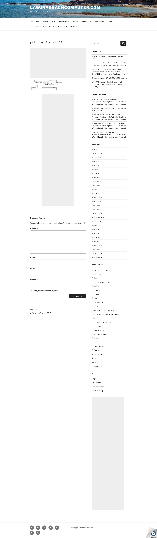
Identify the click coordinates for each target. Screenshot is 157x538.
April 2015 (95, 173)
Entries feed (96, 383)
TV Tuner (95, 362)
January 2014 (96, 201)
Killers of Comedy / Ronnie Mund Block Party (107, 314)
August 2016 (96, 157)
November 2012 (97, 249)
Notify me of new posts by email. (46, 291)
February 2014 (97, 197)
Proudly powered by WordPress (82, 528)
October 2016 (97, 153)
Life (53, 21)
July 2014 (95, 189)
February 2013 (97, 245)
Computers (34, 21)
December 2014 (98, 181)
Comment (34, 228)
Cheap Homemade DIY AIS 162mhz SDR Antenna (109, 78)
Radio (94, 342)
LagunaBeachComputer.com (65, 7)
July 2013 (95, 225)
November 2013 (97, 209)
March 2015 (96, 177)
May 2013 (95, 233)
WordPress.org (97, 391)
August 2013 (96, 221)
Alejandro (95, 108)
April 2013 (95, 237)
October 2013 (97, 213)
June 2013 (95, 229)
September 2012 (98, 257)
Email (33, 268)
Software (95, 350)
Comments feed (98, 387)
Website (34, 280)
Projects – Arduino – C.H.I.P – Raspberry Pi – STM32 (92, 21)
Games (45, 21)
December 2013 (97, 205)
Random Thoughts (98, 346)
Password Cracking (99, 330)
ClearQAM (95, 286)
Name (33, 257)
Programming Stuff (99, 334)
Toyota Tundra (97, 354)
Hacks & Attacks (98, 302)
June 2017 (95, 149)
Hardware (95, 306)
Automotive (96, 274)
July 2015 (95, 169)
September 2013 (98, 217)
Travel (94, 358)
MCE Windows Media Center (102, 322)
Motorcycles (64, 21)
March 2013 (96, 241)
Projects (95, 338)
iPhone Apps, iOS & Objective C (42, 27)
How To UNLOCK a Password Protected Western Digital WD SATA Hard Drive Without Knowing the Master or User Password (109, 101)
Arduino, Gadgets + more (101, 270)
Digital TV (95, 294)
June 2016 (95, 161)
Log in (94, 379)
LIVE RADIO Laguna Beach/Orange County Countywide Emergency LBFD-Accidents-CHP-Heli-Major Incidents (108, 84)
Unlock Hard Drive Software (68, 27)
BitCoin (94, 278)
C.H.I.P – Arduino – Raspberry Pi (103, 282)
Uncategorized (97, 366)
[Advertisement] (58, 63)
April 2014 (95, 193)
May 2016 (95, 165)
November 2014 (98, 185)
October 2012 (97, 253)
